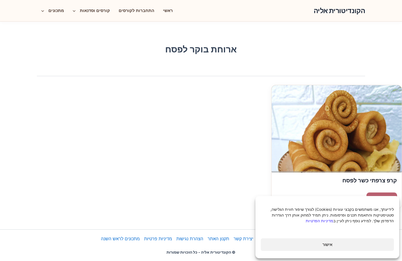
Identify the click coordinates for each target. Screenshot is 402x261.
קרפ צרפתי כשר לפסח (369, 180)
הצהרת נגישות (189, 238)
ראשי (168, 10)
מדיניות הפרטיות (319, 220)
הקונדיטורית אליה (339, 11)
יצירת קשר (243, 238)
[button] (75, 10)
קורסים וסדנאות (95, 10)
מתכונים (56, 10)
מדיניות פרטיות (158, 238)
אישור (327, 244)
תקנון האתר (218, 238)
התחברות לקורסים (136, 10)
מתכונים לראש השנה (120, 238)
